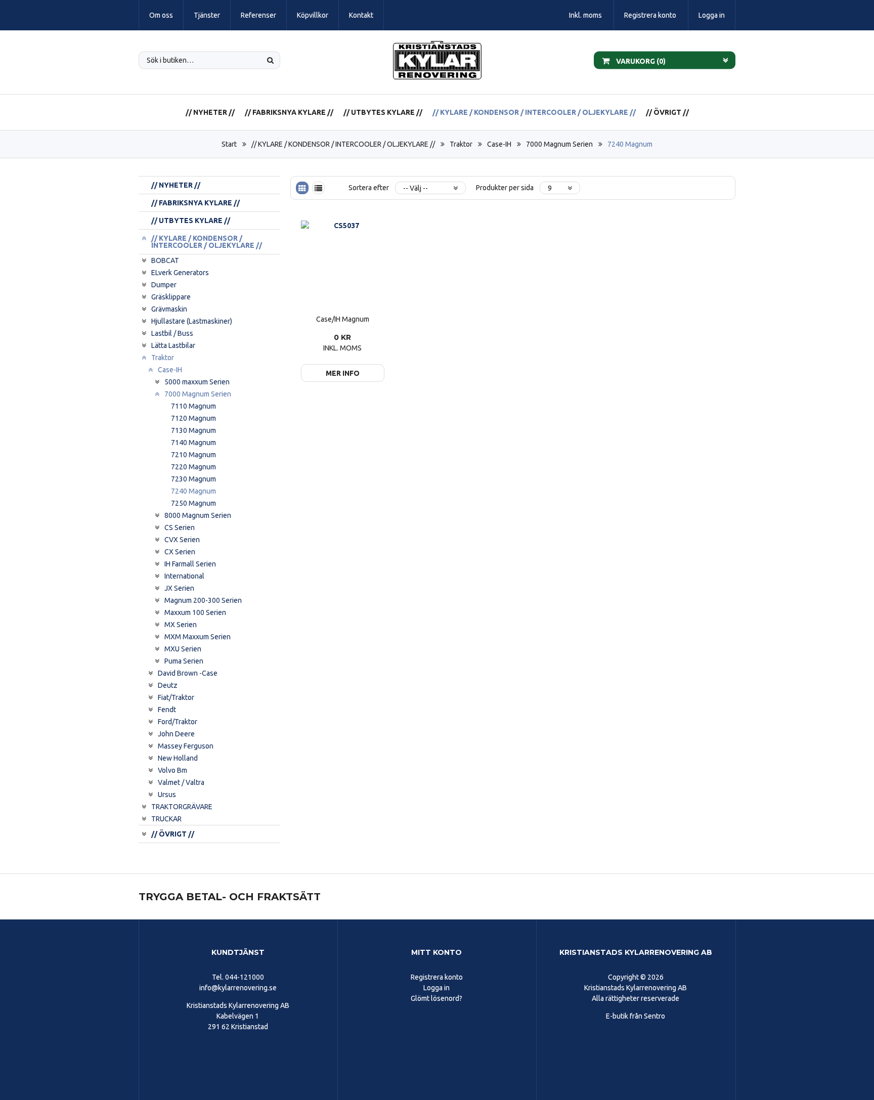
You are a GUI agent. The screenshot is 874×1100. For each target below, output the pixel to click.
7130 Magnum (193, 430)
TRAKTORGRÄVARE (181, 807)
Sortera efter (368, 188)
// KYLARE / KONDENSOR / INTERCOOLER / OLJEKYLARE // (534, 112)
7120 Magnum (193, 418)
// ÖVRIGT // (667, 112)
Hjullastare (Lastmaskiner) (191, 321)
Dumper (164, 285)
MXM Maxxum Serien (197, 637)
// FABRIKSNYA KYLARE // (289, 112)
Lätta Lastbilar (173, 345)
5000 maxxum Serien (197, 382)
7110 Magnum (193, 406)
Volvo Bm (172, 770)
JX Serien (179, 588)
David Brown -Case (187, 673)
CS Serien (179, 527)
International (184, 576)
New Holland (178, 758)
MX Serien (180, 625)
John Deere (176, 734)
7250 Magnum (193, 503)
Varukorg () (640, 61)
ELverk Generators (180, 273)
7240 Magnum (629, 144)
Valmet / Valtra (181, 782)
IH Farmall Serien (190, 564)
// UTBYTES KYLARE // (382, 112)
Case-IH (499, 144)
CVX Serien (182, 540)
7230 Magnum (193, 479)
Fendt (167, 710)
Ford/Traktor (177, 722)
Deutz (168, 685)
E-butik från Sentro (635, 1016)
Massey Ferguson (185, 746)
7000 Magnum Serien (559, 144)
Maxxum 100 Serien (195, 612)
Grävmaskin (169, 309)
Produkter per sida (505, 188)
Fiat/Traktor (176, 697)
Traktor (461, 144)
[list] (318, 188)
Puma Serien (183, 661)
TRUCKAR (166, 819)
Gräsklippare (171, 297)
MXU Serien (182, 649)
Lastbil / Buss (172, 333)
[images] (302, 188)
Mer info (343, 373)
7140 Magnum (193, 442)
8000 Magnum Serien (197, 515)
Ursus (167, 794)
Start (229, 144)
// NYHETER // (210, 112)
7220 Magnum (193, 467)
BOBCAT (165, 260)
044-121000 (244, 977)
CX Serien (179, 552)
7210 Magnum (193, 455)
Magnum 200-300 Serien (203, 600)
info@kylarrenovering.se (238, 988)
